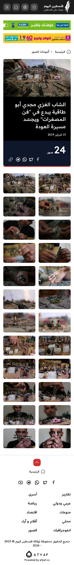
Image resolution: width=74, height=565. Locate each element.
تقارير (66, 494)
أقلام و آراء (29, 521)
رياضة (32, 503)
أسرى (32, 494)
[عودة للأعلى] (37, 462)
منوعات (65, 512)
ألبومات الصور (40, 51)
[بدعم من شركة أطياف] (37, 554)
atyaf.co (45, 560)
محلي (66, 521)
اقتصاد (32, 512)
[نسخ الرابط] (10, 159)
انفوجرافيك (62, 530)
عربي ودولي (62, 503)
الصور (32, 530)
